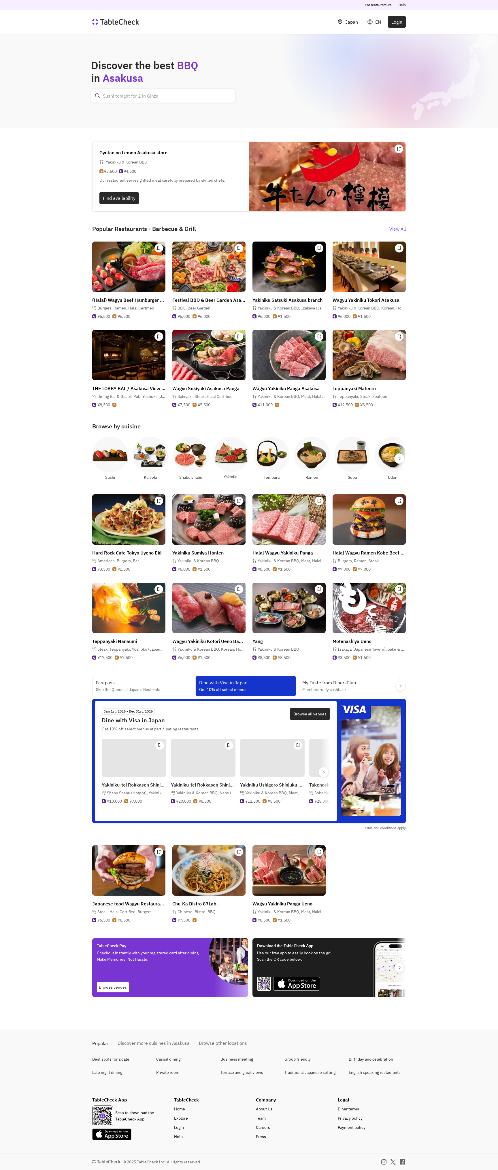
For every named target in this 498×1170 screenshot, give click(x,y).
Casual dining (168, 1059)
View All (397, 229)
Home (179, 1109)
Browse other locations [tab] (223, 1043)
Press (261, 1136)
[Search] (98, 96)
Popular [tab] (100, 1043)
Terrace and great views (241, 1072)
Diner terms (348, 1109)
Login (396, 22)
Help (402, 5)
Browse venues (113, 987)
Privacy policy (350, 1118)
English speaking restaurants (375, 1072)
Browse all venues (310, 714)
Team (261, 1118)
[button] (125, 308)
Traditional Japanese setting (309, 1072)
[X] (393, 1161)
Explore (181, 1118)
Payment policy (351, 1127)
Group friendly (297, 1059)
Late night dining (107, 1072)
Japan (351, 22)
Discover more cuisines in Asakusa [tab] (154, 1043)
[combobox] (163, 96)
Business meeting (236, 1059)
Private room (167, 1072)
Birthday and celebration (371, 1059)
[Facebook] (402, 1161)
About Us (264, 1109)
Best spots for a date (110, 1059)
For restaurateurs (378, 5)
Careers (263, 1127)
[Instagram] (383, 1161)
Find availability (119, 198)
